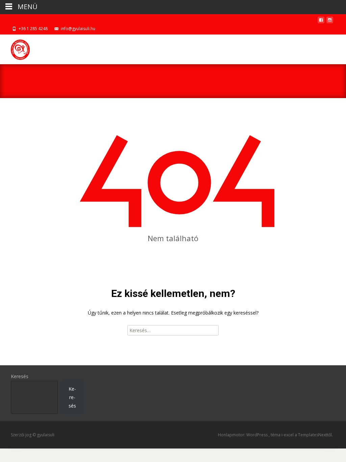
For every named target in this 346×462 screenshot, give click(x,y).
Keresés (19, 376)
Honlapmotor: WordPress (243, 435)
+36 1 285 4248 (33, 28)
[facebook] (321, 22)
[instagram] (329, 22)
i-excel (288, 435)
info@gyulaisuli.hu (78, 28)
